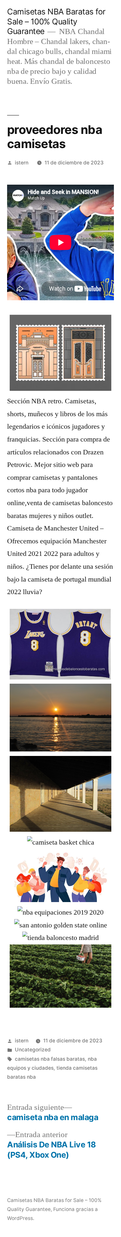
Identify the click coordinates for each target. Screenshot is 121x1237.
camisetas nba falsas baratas (50, 1059)
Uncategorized (33, 1050)
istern (21, 163)
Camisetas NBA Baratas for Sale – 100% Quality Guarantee (56, 21)
